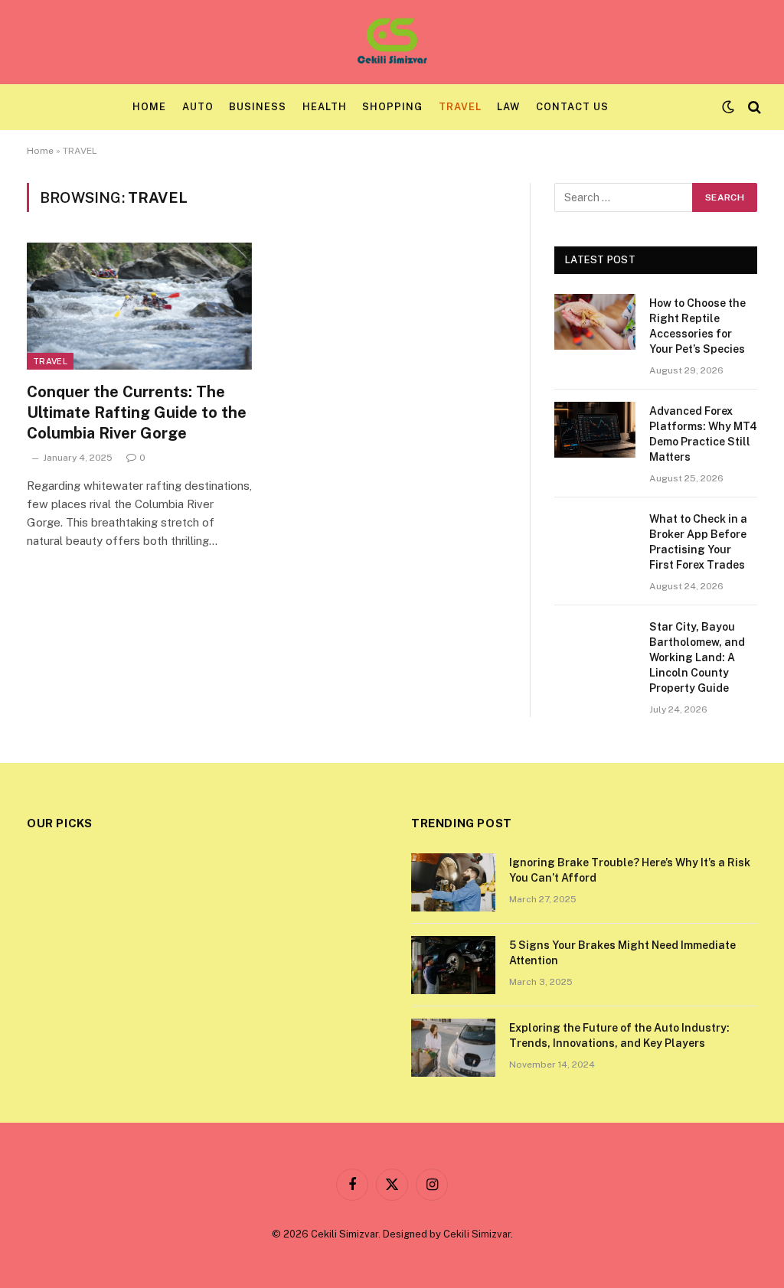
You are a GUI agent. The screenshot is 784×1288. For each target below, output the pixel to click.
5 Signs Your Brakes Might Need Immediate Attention (622, 953)
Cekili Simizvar (477, 1234)
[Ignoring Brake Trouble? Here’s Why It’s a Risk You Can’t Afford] (453, 882)
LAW (508, 106)
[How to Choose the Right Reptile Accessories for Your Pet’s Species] (594, 322)
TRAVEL (460, 106)
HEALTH (324, 106)
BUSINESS (257, 106)
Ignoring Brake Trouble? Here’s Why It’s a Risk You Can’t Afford (629, 870)
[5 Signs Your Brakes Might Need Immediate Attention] (453, 965)
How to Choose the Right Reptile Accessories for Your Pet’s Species (697, 326)
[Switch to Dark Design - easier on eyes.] (728, 107)
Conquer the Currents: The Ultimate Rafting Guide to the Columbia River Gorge (137, 412)
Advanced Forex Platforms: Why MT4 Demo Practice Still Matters (703, 434)
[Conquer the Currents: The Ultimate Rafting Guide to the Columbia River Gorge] (139, 306)
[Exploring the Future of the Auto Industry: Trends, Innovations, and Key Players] (453, 1048)
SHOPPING (392, 106)
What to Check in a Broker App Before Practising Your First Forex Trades (698, 542)
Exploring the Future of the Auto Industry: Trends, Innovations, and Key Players (619, 1035)
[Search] (753, 107)
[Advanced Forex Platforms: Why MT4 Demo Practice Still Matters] (594, 430)
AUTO (198, 106)
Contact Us (572, 106)
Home (149, 106)
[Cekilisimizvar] (392, 42)
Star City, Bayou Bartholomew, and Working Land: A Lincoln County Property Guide (697, 657)
